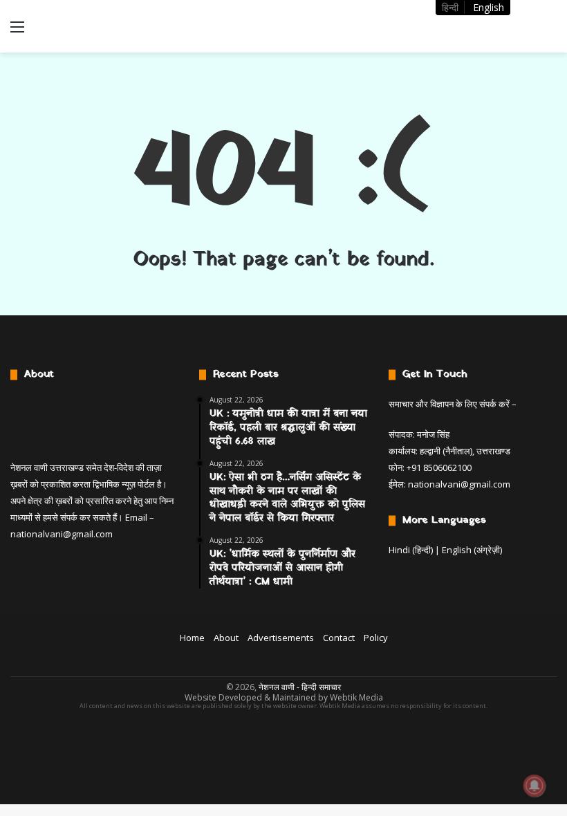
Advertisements (281, 637)
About (226, 637)
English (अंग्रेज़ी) (472, 550)
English (488, 7)
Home (192, 637)
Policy (376, 637)
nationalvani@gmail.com (61, 534)
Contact (339, 637)
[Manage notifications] (534, 786)
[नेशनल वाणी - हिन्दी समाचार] (110, 26)
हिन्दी (450, 7)
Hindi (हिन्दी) (411, 550)
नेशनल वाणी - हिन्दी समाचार (300, 687)
